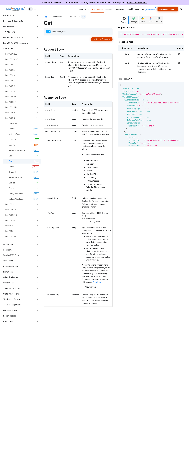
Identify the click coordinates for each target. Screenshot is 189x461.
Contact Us (150, 9)
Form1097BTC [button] (11, 220)
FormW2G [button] (9, 226)
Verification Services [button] (12, 299)
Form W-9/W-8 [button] (10, 26)
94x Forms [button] (8, 250)
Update (12, 145)
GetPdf (12, 183)
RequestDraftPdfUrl (17, 150)
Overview (13, 123)
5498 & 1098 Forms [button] (11, 255)
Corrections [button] (8, 283)
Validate (12, 139)
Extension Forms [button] (10, 266)
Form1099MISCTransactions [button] (15, 43)
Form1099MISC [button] (11, 59)
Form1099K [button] (10, 64)
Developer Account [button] (166, 9)
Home (81, 9)
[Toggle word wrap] (174, 34)
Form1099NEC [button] (11, 54)
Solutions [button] (108, 9)
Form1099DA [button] (10, 236)
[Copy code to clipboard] (179, 34)
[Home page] (46, 17)
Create (12, 129)
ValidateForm (14, 134)
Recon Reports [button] (10, 316)
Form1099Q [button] (10, 118)
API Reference (97, 9)
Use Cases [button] (120, 9)
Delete (12, 166)
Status (11, 188)
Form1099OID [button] (11, 107)
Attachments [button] (9, 321)
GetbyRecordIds (16, 193)
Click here (97, 282)
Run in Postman (103, 39)
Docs (87, 9)
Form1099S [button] (10, 86)
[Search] (30, 9)
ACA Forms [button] (8, 261)
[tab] (124, 20)
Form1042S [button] (8, 272)
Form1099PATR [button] (11, 113)
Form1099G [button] (10, 75)
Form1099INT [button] (10, 102)
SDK (129, 9)
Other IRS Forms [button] (10, 277)
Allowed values (91, 287)
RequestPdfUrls (15, 177)
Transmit (12, 172)
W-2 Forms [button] (8, 244)
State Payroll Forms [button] (11, 294)
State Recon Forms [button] (11, 288)
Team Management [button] (11, 305)
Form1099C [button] (10, 81)
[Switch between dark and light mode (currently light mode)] (181, 9)
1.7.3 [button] (35, 9)
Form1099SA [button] (10, 210)
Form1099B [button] (10, 70)
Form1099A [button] (10, 91)
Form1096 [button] (9, 231)
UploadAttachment (16, 199)
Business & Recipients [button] (13, 21)
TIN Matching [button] (9, 32)
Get (10, 161)
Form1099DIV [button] (10, 96)
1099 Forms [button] (8, 48)
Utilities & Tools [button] (10, 310)
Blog (137, 9)
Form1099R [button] (10, 204)
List (10, 156)
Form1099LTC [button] (11, 215)
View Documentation (137, 2)
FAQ (142, 9)
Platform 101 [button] (8, 15)
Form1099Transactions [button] (13, 37)
